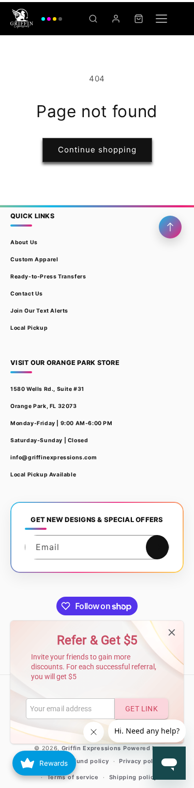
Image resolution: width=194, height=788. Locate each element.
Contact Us (26, 293)
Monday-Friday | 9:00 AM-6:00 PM (61, 423)
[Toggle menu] (161, 18)
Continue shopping (97, 149)
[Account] (116, 18)
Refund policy (87, 761)
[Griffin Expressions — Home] (36, 19)
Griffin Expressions (91, 748)
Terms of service (73, 777)
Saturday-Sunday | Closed (49, 440)
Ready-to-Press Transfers (48, 276)
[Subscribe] (157, 547)
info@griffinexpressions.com (53, 457)
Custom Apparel (34, 259)
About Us (24, 242)
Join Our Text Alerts (39, 310)
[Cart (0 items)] (138, 18)
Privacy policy (140, 761)
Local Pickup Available (43, 474)
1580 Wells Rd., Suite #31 (47, 389)
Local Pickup (29, 328)
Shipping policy (133, 777)
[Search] (93, 18)
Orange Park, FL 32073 (43, 406)
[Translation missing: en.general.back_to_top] (170, 227)
